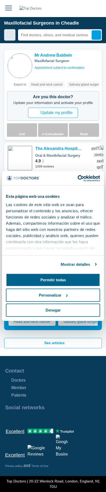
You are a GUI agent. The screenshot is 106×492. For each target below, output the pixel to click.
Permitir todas (53, 280)
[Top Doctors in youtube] (45, 418)
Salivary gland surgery (81, 322)
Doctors (18, 380)
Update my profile (56, 112)
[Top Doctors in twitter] (36, 418)
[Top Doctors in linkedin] (27, 418)
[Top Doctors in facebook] (8, 418)
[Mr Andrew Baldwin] (19, 65)
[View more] (96, 61)
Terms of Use (39, 465)
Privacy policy (14, 465)
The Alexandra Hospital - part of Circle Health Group (59, 149)
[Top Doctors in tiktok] (55, 418)
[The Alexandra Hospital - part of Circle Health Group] (19, 158)
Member (18, 387)
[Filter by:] (9, 35)
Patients (18, 395)
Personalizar (50, 295)
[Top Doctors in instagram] (18, 418)
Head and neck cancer (32, 322)
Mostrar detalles (75, 264)
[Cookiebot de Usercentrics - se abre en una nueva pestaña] (77, 178)
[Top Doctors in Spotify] (65, 418)
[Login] (96, 8)
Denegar (53, 310)
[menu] (8, 8)
